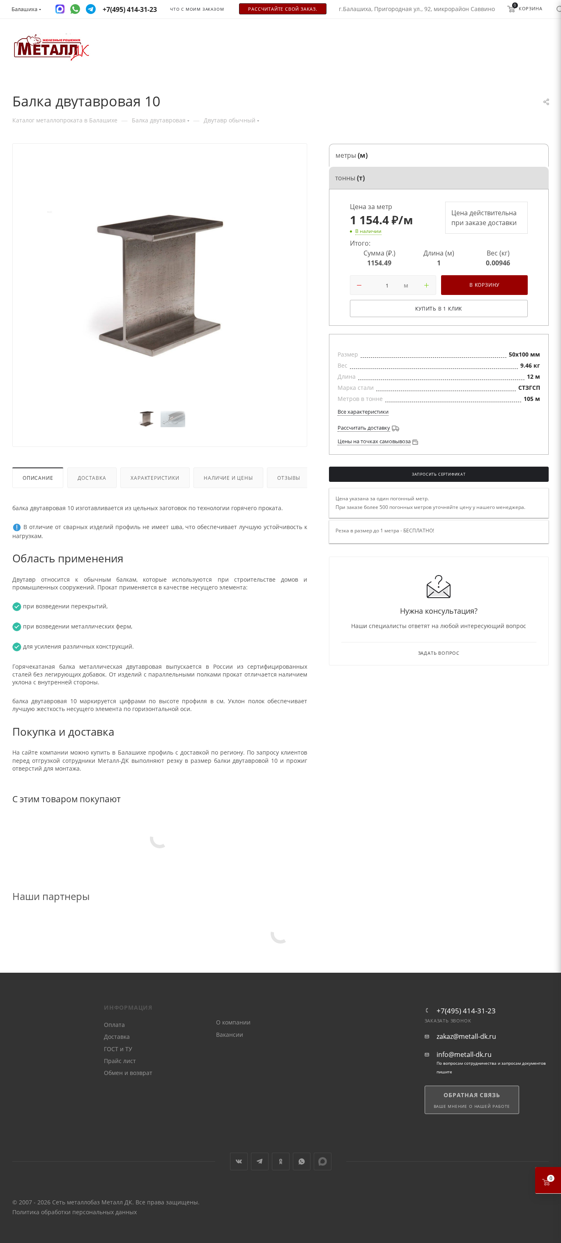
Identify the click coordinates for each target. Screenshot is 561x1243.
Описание (38, 477)
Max (322, 1161)
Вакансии (229, 1034)
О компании (233, 1022)
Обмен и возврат (128, 1073)
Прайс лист (120, 1061)
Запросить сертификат (439, 474)
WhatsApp (301, 1161)
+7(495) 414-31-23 (466, 1010)
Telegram (260, 1161)
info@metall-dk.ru (464, 1054)
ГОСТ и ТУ (118, 1049)
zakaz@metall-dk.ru (466, 1036)
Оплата (114, 1025)
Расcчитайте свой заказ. (282, 9)
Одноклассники (281, 1161)
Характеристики (155, 477)
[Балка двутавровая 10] (160, 286)
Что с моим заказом (197, 9)
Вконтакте (239, 1161)
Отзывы (288, 477)
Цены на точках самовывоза (374, 441)
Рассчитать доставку (364, 427)
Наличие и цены (228, 477)
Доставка (92, 477)
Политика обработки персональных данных (74, 1212)
